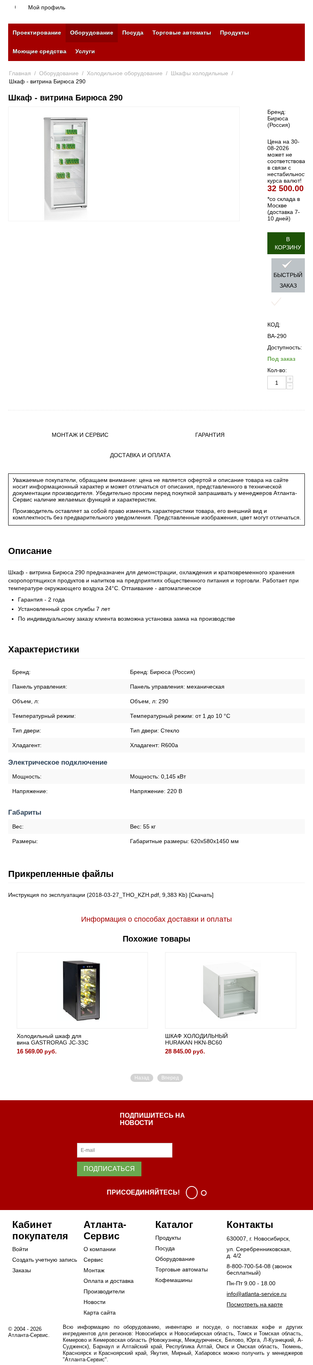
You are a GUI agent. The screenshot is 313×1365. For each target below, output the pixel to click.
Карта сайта (100, 1312)
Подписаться (109, 1168)
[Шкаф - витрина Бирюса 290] (66, 164)
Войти (20, 1249)
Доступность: (284, 347)
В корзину (288, 243)
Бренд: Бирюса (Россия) (278, 118)
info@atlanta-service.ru (257, 1294)
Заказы (21, 1270)
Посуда (132, 32)
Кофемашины (173, 1280)
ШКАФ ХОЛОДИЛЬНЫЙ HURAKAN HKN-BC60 (196, 1039)
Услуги (85, 51)
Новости (95, 1302)
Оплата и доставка (109, 1281)
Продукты (234, 32)
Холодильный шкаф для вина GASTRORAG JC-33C (52, 1039)
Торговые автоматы (181, 32)
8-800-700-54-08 (249, 1266)
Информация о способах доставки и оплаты (156, 919)
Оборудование (91, 32)
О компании (100, 1249)
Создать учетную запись (44, 1259)
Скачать (201, 895)
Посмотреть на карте (255, 1304)
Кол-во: (277, 370)
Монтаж (94, 1270)
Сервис (93, 1259)
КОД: (273, 324)
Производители (104, 1291)
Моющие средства (39, 51)
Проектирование (37, 32)
